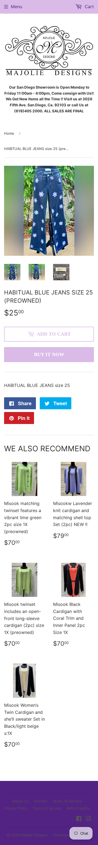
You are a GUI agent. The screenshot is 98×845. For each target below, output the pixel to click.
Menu (16, 6)
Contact (40, 801)
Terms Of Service (67, 801)
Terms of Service (47, 808)
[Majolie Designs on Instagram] (88, 819)
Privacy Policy (15, 808)
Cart (88, 6)
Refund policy (78, 808)
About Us (20, 801)
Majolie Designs (34, 835)
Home (9, 133)
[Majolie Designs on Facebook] (79, 819)
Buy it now (49, 354)
